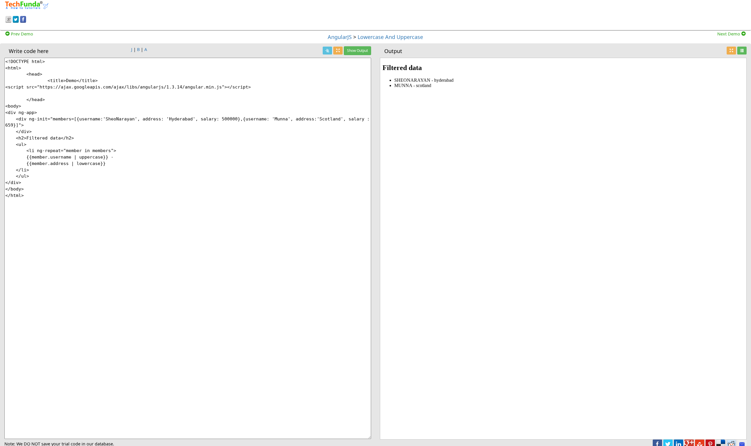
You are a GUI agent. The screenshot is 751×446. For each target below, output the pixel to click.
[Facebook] (23, 18)
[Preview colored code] (327, 51)
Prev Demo (21, 34)
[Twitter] (15, 18)
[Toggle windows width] (338, 51)
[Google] (8, 18)
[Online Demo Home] (27, 4)
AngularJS (340, 36)
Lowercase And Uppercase (390, 36)
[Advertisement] (570, 14)
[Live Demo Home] (742, 51)
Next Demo (729, 34)
